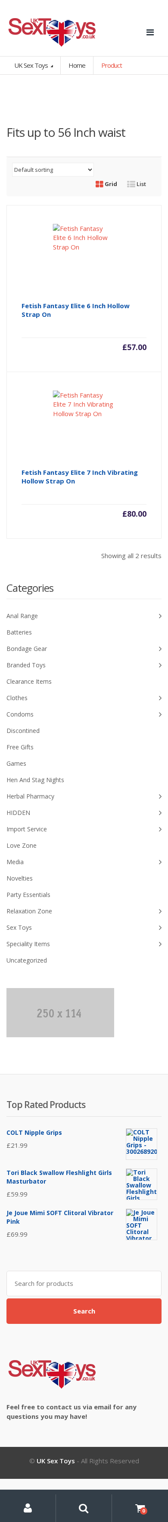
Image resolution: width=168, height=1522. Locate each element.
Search (84, 1311)
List (140, 184)
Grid (110, 184)
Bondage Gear (26, 648)
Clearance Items (29, 681)
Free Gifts (20, 747)
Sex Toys (19, 927)
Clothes (17, 698)
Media (15, 862)
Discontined (23, 730)
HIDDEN (18, 812)
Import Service (26, 829)
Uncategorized (26, 960)
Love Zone (21, 845)
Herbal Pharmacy (30, 796)
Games (16, 763)
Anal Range (22, 616)
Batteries (19, 632)
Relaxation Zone (29, 911)
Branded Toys (26, 665)
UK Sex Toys (31, 65)
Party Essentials (28, 894)
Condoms (20, 714)
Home (76, 65)
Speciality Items (28, 944)
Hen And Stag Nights (35, 780)
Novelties (19, 878)
